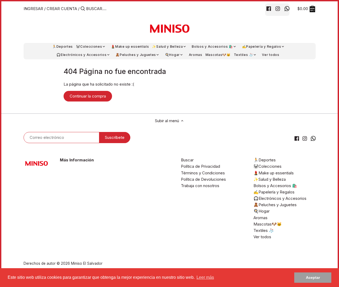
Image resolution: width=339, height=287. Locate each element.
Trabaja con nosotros (200, 185)
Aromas (260, 217)
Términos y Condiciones (203, 172)
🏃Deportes (264, 159)
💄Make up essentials (273, 172)
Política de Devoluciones (203, 179)
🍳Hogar (261, 211)
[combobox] (109, 8)
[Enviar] (83, 9)
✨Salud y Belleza (269, 179)
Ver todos (262, 236)
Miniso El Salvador (86, 263)
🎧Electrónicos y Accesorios (279, 198)
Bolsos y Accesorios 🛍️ (275, 185)
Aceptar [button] (313, 277)
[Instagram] (277, 8)
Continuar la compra (88, 96)
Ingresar (33, 8)
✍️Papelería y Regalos (274, 192)
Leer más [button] (205, 277)
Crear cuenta (62, 8)
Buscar (187, 159)
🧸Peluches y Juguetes (275, 204)
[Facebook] (268, 8)
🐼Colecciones (267, 166)
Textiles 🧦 (263, 230)
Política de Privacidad (200, 166)
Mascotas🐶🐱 (267, 224)
